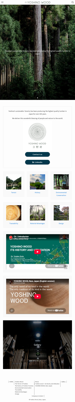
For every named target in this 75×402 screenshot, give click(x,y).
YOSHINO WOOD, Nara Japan (43, 386)
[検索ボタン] (72, 2)
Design (61, 223)
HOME (11, 382)
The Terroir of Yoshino (21, 384)
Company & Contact (37, 396)
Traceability (13, 223)
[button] (37, 97)
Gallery (63, 382)
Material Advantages (37, 223)
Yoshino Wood (19, 382)
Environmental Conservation (23, 388)
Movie (37, 382)
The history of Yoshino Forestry (24, 386)
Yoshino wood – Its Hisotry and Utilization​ (47, 384)
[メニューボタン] (2, 2)
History (37, 192)
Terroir (13, 192)
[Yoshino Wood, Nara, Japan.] (37, 2)
